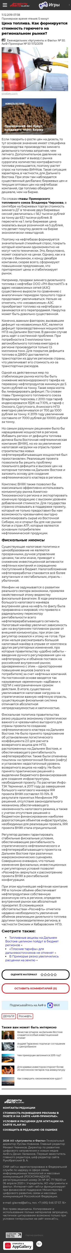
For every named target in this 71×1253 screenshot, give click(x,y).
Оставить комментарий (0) (35, 988)
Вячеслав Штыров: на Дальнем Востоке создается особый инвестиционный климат (39, 1035)
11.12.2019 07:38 (11, 15)
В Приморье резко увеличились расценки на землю (32, 958)
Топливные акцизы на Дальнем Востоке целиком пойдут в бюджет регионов (32, 941)
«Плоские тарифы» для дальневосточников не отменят (29, 950)
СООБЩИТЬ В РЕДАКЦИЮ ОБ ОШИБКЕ (30, 1129)
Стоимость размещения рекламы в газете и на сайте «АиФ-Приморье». (31, 1114)
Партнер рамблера (34, 1235)
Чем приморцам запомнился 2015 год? (39, 1055)
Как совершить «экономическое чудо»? (39, 1078)
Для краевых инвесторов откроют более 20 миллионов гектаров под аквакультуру (41, 1068)
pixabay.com (10, 93)
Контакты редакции (19, 1107)
